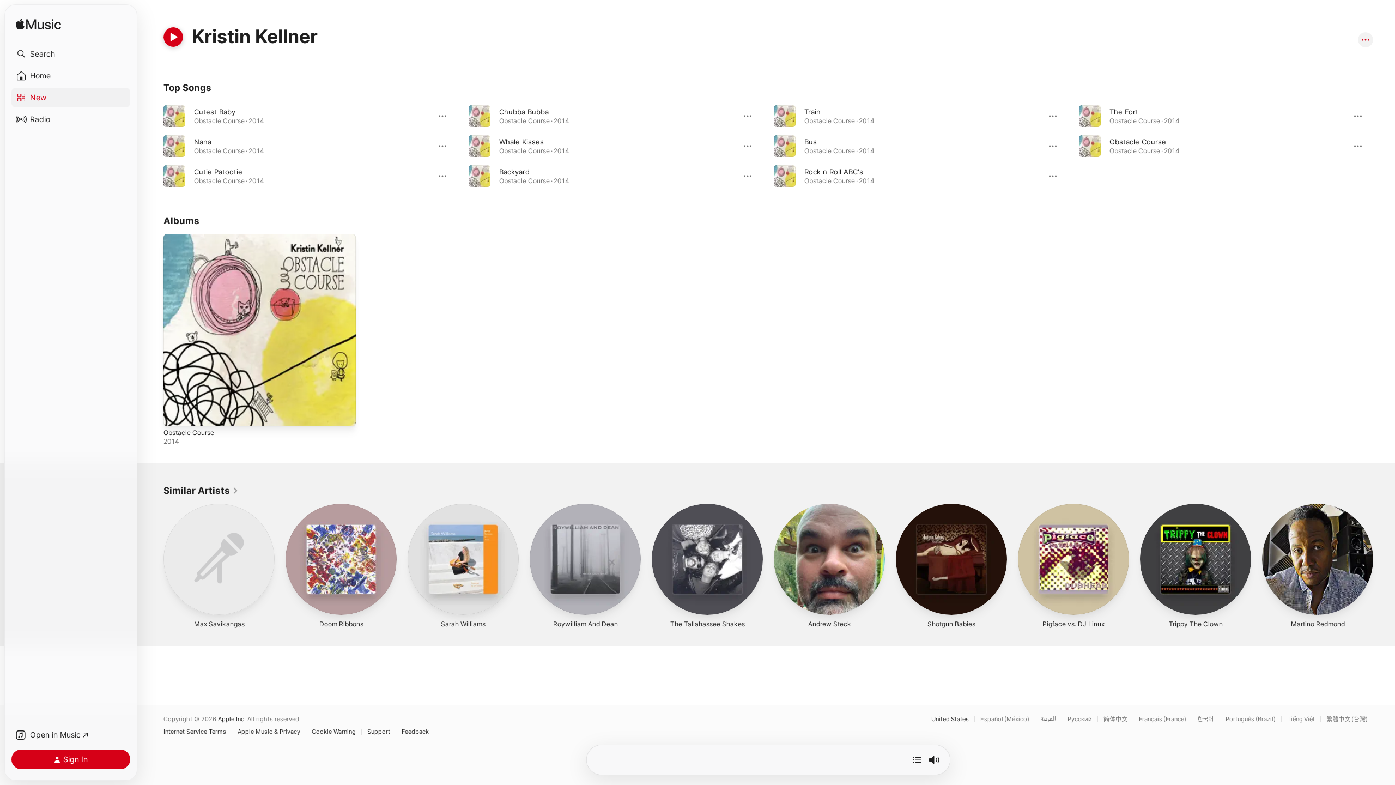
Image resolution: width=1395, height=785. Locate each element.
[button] (71, 54)
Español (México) (1004, 719)
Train (812, 111)
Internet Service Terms (194, 732)
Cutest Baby (214, 111)
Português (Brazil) (1251, 719)
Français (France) (1162, 719)
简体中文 (1115, 719)
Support (378, 732)
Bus (810, 141)
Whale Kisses (521, 141)
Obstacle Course (1137, 141)
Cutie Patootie (218, 171)
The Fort (1123, 111)
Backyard (514, 171)
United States (950, 719)
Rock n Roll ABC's (833, 171)
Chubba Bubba (524, 111)
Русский (1080, 719)
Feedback (415, 732)
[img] (38, 25)
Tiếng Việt (1301, 719)
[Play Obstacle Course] (177, 412)
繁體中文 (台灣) (1347, 719)
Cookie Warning (334, 732)
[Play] (173, 37)
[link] (201, 491)
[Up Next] (917, 760)
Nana (202, 141)
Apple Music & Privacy (269, 732)
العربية (1048, 719)
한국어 (1206, 719)
